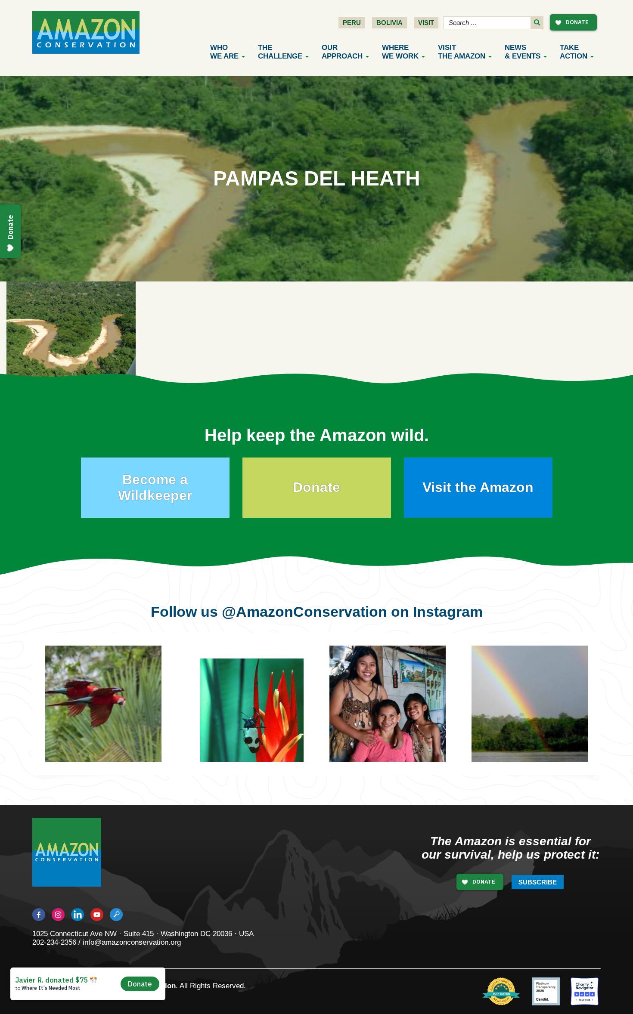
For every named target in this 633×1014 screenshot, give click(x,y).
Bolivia (389, 22)
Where (400, 51)
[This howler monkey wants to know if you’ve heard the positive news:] (400, 717)
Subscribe (537, 882)
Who (224, 51)
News (522, 51)
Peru (352, 22)
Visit (426, 22)
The (280, 51)
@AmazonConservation (304, 611)
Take (573, 51)
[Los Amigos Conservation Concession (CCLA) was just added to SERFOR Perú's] (530, 704)
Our (342, 51)
